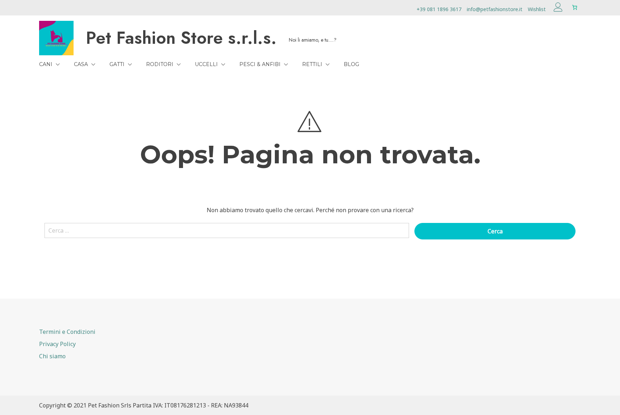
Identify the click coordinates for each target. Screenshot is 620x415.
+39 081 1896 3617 (439, 9)
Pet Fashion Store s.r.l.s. (181, 38)
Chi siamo (52, 356)
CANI (45, 64)
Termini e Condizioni (67, 332)
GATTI (117, 64)
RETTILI (312, 64)
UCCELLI (206, 64)
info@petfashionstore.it (494, 9)
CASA (81, 64)
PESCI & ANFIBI (260, 64)
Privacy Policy (57, 344)
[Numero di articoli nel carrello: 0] (574, 7)
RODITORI (159, 64)
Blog (351, 64)
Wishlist (537, 9)
